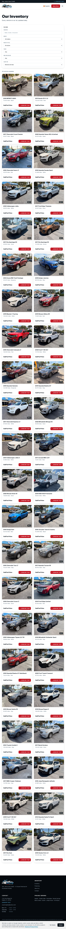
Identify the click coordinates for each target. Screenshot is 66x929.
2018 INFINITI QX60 (9, 98)
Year (5, 49)
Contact (37, 891)
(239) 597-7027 (59, 1)
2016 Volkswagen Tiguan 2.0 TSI (13, 637)
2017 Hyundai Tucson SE (43, 565)
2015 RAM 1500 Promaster (43, 493)
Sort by (6, 62)
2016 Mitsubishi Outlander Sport (45, 637)
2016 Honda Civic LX (41, 853)
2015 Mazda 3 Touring (10, 314)
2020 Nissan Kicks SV (10, 493)
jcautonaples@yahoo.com (9, 905)
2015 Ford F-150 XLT (9, 817)
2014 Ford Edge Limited (43, 601)
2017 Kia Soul (7, 853)
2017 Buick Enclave (41, 745)
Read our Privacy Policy (31, 926)
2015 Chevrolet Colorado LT (12, 350)
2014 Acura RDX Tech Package (13, 278)
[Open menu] (62, 6)
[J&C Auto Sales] (7, 6)
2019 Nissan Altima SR (42, 314)
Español (46, 6)
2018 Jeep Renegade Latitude (45, 781)
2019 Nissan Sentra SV (10, 709)
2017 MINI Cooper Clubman (12, 781)
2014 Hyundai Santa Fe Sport (44, 817)
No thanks (52, 925)
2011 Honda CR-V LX (41, 98)
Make (5, 36)
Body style (7, 42)
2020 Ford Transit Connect (44, 673)
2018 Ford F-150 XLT (41, 350)
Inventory (37, 883)
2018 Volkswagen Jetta (11, 206)
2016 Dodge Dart (8, 529)
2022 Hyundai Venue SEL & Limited (46, 134)
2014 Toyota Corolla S (10, 745)
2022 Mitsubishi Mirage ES (44, 422)
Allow (60, 925)
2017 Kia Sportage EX (10, 242)
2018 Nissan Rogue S (42, 709)
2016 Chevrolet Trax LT (10, 565)
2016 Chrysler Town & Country (45, 529)
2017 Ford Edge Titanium (43, 206)
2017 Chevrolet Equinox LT (11, 422)
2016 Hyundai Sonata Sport (44, 170)
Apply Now (56, 6)
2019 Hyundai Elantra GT (43, 386)
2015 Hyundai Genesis (10, 386)
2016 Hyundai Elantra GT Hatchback (15, 673)
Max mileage (7, 55)
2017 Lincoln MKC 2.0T (42, 458)
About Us (37, 888)
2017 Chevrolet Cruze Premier (13, 134)
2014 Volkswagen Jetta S (11, 458)
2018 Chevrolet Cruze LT (11, 601)
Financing (37, 886)
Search (6, 30)
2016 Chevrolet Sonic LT (11, 170)
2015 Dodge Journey (41, 278)
